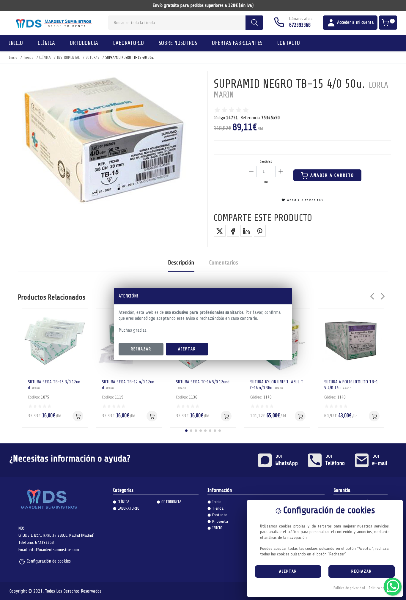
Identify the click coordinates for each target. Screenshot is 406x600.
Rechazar (141, 349)
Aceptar (187, 349)
